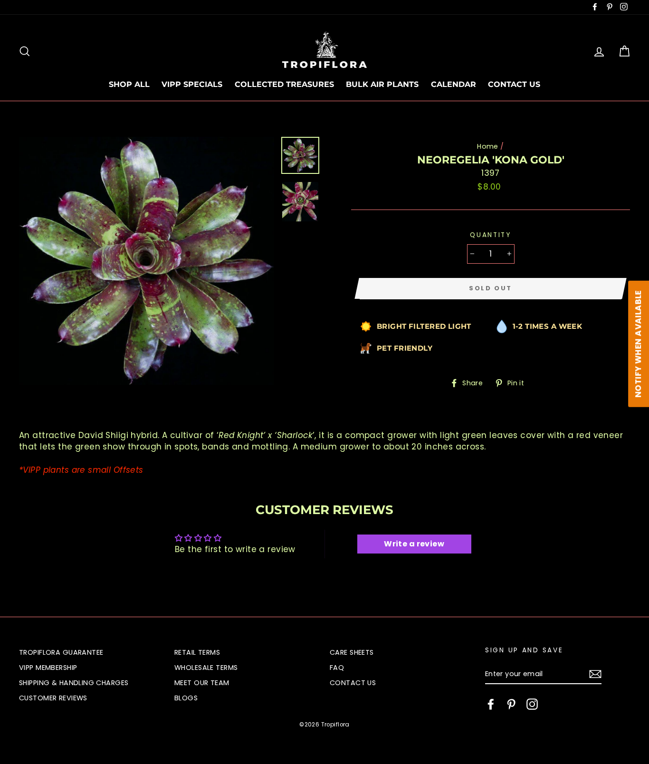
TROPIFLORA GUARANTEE (61, 652)
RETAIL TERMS (197, 652)
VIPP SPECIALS (192, 84)
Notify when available (638, 344)
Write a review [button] (414, 543)
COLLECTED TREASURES (284, 84)
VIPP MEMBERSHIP (48, 667)
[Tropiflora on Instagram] (532, 704)
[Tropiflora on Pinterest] (511, 704)
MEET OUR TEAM (201, 683)
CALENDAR (453, 84)
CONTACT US (514, 84)
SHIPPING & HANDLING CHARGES (73, 683)
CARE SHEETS (352, 652)
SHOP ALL (129, 84)
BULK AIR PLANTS (382, 84)
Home (487, 146)
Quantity (490, 234)
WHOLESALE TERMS (206, 667)
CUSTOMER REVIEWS (53, 698)
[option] (146, 261)
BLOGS (186, 698)
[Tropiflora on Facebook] (490, 704)
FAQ (337, 667)
